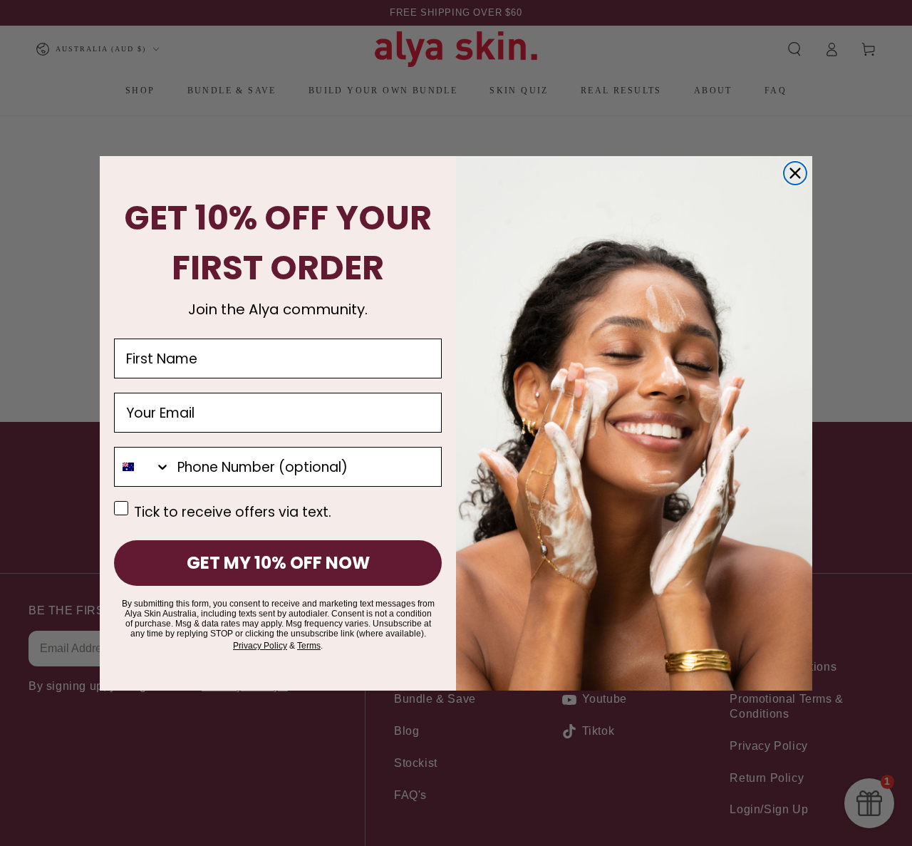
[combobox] (142, 467)
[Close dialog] (795, 173)
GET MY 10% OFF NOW (278, 562)
